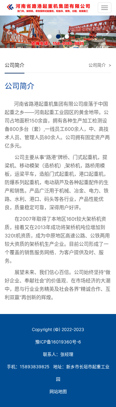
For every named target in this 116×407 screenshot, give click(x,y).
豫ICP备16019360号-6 (58, 341)
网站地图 (58, 391)
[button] (8, 31)
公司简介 (97, 65)
